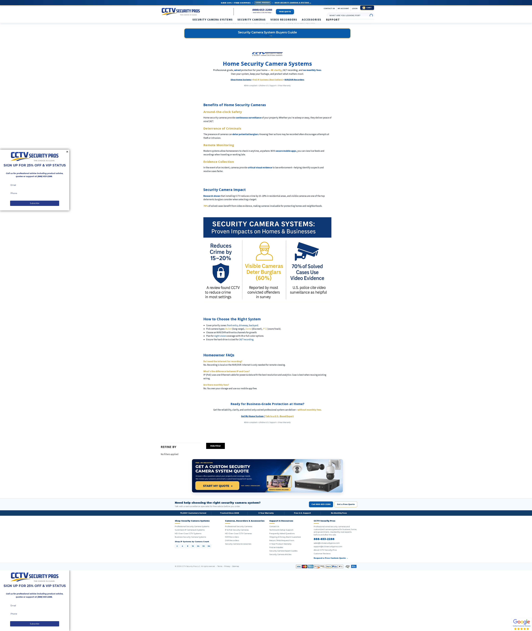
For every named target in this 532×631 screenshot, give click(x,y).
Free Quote (285, 12)
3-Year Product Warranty (280, 544)
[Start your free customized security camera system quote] (267, 475)
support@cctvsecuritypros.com (328, 547)
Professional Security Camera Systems (192, 526)
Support (333, 20)
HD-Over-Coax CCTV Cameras (238, 533)
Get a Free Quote (346, 504)
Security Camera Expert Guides (283, 551)
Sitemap (235, 566)
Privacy (227, 566)
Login (354, 8)
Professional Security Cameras (238, 526)
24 (198, 546)
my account (343, 8)
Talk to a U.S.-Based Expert (279, 416)
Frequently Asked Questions (282, 533)
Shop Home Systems (241, 79)
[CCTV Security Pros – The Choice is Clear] (186, 11)
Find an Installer (276, 547)
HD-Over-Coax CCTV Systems (188, 533)
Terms (220, 566)
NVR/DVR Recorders (294, 79)
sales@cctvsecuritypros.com (327, 543)
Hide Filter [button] (215, 445)
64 (209, 546)
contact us (329, 8)
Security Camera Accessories (238, 544)
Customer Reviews (322, 554)
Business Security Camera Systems (190, 537)
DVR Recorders (232, 540)
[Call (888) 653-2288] (262, 11)
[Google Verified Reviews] (521, 624)
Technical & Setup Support (281, 530)
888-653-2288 (324, 539)
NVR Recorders (232, 537)
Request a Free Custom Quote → (331, 558)
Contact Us (274, 526)
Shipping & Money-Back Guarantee (285, 537)
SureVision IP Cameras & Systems (189, 530)
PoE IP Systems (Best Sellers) (268, 79)
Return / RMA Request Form (281, 540)
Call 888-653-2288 (321, 504)
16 (193, 546)
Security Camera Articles (280, 554)
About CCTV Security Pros (325, 550)
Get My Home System (252, 416)
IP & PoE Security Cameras (237, 530)
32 (203, 546)
